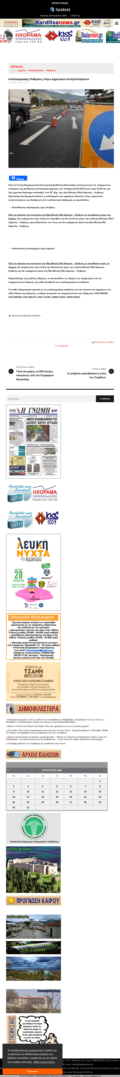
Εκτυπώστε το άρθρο (104, 342)
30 (13, 807)
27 (71, 802)
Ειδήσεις (17, 66)
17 (28, 797)
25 (42, 802)
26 (57, 802)
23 (13, 802)
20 (71, 797)
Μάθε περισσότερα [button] (44, 1062)
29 (100, 802)
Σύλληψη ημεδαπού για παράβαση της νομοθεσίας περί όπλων (37, 743)
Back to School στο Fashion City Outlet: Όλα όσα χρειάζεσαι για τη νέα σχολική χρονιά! (48, 726)
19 (57, 797)
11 (43, 792)
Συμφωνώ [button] (32, 1071)
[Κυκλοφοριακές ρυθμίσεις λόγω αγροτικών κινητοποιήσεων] (61, 128)
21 (85, 797)
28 (85, 802)
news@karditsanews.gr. (82, 1064)
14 (85, 792)
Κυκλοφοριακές (35, 70)
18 (42, 797)
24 (28, 802)
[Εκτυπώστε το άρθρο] (93, 342)
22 (100, 797)
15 (100, 792)
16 (13, 797)
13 (71, 792)
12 (57, 792)
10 (28, 792)
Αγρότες (22, 70)
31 (28, 807)
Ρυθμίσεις (51, 70)
